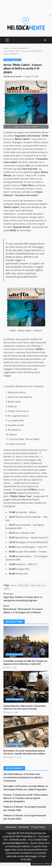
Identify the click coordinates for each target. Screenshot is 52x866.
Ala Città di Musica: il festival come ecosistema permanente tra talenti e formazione (22, 777)
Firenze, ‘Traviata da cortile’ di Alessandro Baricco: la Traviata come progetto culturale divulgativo (25, 798)
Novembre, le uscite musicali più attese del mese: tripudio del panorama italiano (26, 731)
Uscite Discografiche (12, 60)
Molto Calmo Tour (38, 585)
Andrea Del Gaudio (14, 76)
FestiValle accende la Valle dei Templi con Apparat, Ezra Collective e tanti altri (26, 642)
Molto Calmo (23, 585)
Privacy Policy (38, 827)
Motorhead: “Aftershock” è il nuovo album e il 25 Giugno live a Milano (23, 609)
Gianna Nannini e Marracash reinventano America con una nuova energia (26, 687)
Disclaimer (23, 827)
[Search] (45, 40)
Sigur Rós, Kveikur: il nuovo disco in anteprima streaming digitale (22, 597)
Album (13, 585)
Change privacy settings (41, 863)
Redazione (11, 827)
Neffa (6, 588)
